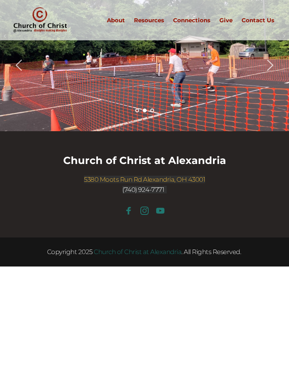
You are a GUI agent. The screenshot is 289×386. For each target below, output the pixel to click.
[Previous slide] (19, 65)
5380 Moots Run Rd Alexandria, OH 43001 (144, 179)
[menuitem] (116, 20)
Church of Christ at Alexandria (144, 160)
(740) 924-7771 (143, 189)
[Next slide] (270, 65)
